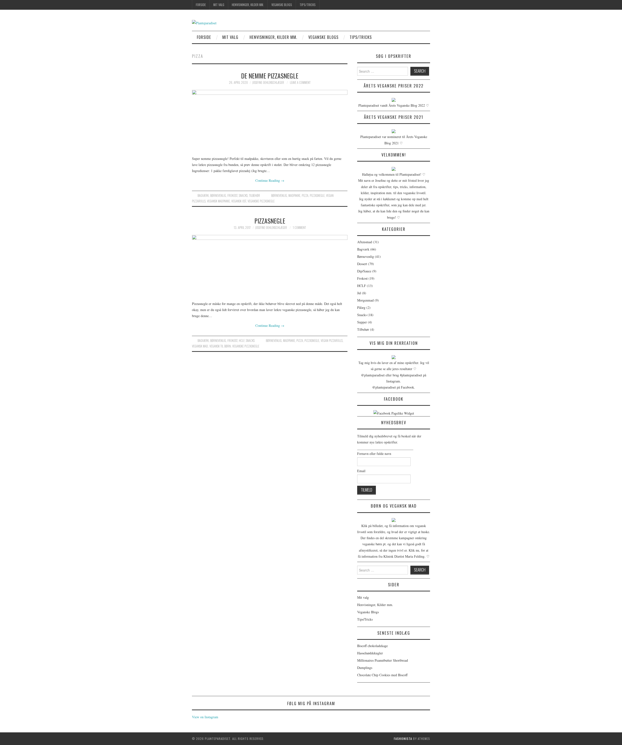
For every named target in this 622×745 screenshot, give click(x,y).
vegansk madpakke (218, 201)
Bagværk (203, 195)
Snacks (243, 195)
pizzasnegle (317, 195)
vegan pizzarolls (332, 340)
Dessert (362, 263)
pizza (305, 195)
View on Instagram (205, 717)
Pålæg (361, 307)
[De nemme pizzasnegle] (269, 120)
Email (361, 470)
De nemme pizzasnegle (269, 75)
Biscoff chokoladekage (372, 645)
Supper (362, 322)
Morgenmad (365, 300)
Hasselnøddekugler (370, 653)
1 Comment (299, 227)
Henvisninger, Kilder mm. (248, 4)
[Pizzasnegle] (269, 265)
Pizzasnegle (269, 220)
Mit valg (218, 4)
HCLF (241, 340)
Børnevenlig (218, 195)
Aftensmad (364, 242)
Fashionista (403, 738)
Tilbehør (254, 195)
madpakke (294, 195)
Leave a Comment (300, 82)
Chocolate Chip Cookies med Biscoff (382, 675)
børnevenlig (279, 195)
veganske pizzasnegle (261, 201)
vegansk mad (200, 346)
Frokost (232, 195)
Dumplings (364, 667)
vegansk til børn (220, 346)
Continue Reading (269, 180)
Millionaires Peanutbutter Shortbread (382, 660)
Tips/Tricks (308, 4)
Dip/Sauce (364, 271)
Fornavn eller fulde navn (374, 453)
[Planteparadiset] (204, 22)
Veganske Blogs (281, 4)
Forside (201, 4)
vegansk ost (238, 201)
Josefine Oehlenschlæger (268, 82)
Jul (359, 293)
